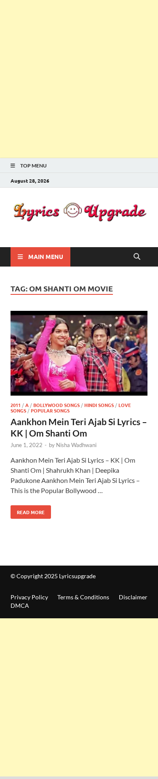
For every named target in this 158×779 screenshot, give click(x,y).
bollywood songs (56, 405)
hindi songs (99, 405)
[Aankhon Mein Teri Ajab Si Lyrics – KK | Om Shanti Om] (79, 354)
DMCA (20, 605)
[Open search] (137, 257)
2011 (16, 405)
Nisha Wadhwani (76, 445)
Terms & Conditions (83, 597)
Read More (28, 510)
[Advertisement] (79, 79)
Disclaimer (133, 597)
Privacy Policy (29, 597)
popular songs (50, 410)
